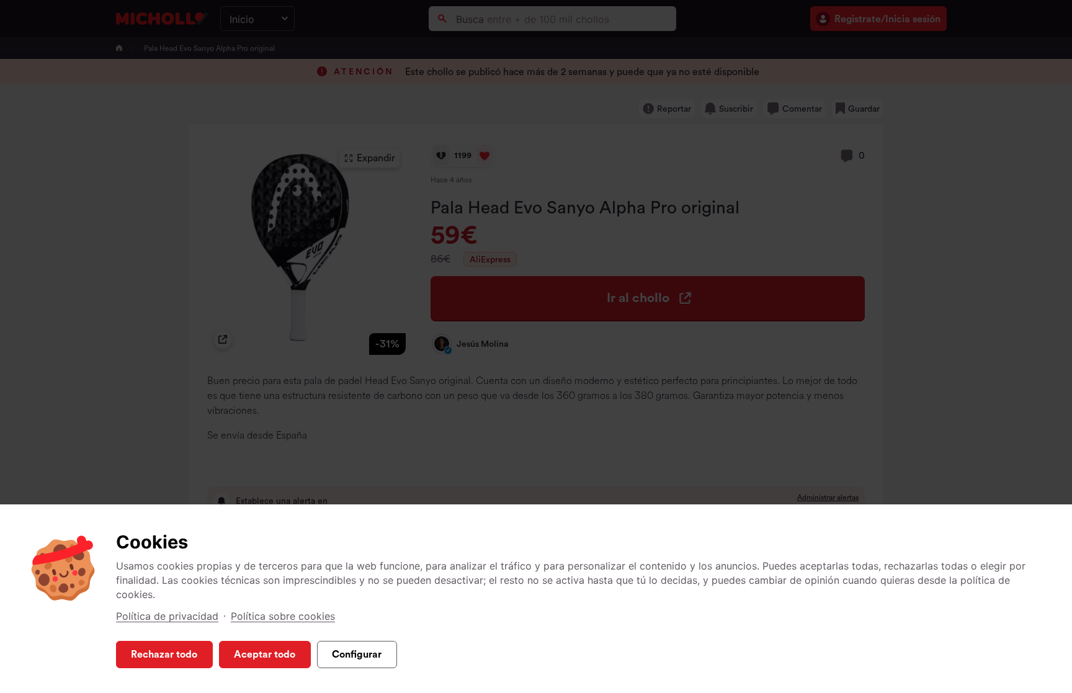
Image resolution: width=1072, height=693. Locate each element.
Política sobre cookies (283, 616)
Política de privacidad (167, 616)
